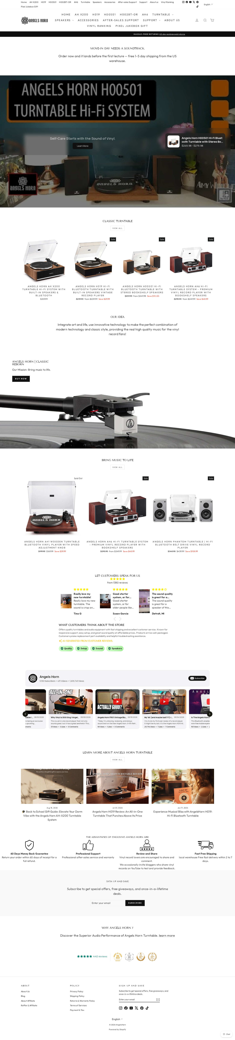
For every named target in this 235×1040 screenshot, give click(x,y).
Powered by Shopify (117, 1029)
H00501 (52, 2)
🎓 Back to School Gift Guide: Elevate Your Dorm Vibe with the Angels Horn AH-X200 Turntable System (52, 815)
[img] (117, 579)
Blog (23, 996)
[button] (115, 619)
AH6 (76, 2)
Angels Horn (49, 676)
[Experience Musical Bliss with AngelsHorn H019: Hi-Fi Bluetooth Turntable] (183, 786)
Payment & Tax (77, 1010)
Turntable (85, 2)
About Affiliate (28, 1001)
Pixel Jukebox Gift (29, 6)
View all (117, 228)
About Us (25, 991)
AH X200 (34, 2)
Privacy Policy (76, 991)
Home (24, 2)
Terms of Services (78, 1005)
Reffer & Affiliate (29, 1005)
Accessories (109, 2)
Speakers (97, 2)
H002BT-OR (65, 2)
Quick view (44, 280)
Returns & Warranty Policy (82, 1001)
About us (154, 2)
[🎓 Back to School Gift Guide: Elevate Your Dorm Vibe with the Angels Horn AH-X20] (52, 786)
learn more (167, 935)
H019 (43, 2)
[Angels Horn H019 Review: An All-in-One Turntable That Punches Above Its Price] (117, 786)
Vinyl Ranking (167, 2)
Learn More (82, 145)
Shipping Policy (77, 996)
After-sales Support (127, 2)
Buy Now (21, 378)
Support (143, 2)
